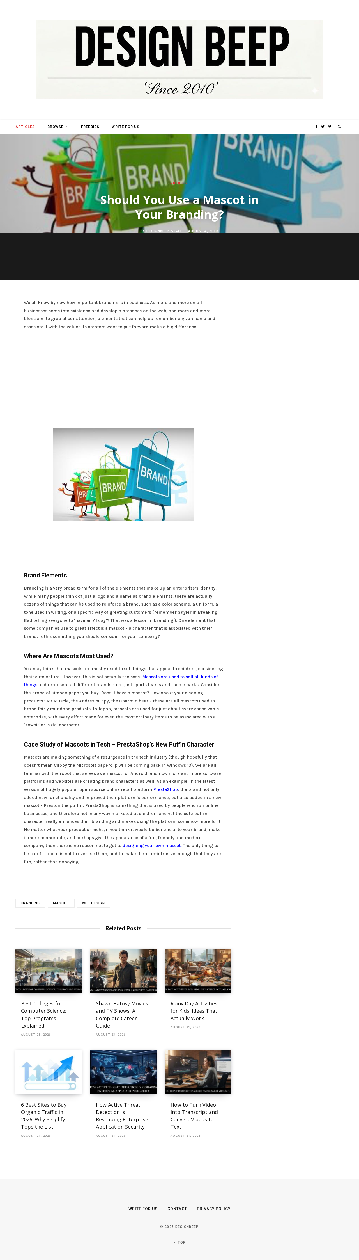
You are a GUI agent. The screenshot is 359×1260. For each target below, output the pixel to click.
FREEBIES (90, 127)
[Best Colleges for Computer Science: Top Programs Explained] (48, 971)
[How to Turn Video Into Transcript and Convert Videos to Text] (198, 1072)
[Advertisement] (123, 377)
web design (93, 903)
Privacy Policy (214, 1209)
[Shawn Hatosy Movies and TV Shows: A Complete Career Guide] (123, 971)
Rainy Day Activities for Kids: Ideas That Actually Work (194, 1010)
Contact (177, 1209)
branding (30, 903)
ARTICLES (25, 127)
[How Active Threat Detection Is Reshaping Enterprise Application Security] (123, 1072)
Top (181, 1243)
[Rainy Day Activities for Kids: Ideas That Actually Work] (198, 971)
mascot (61, 903)
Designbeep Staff (164, 231)
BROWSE (55, 127)
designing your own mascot (152, 845)
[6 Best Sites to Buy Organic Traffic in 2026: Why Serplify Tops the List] (48, 1072)
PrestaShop (165, 789)
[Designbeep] (179, 60)
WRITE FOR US (125, 127)
